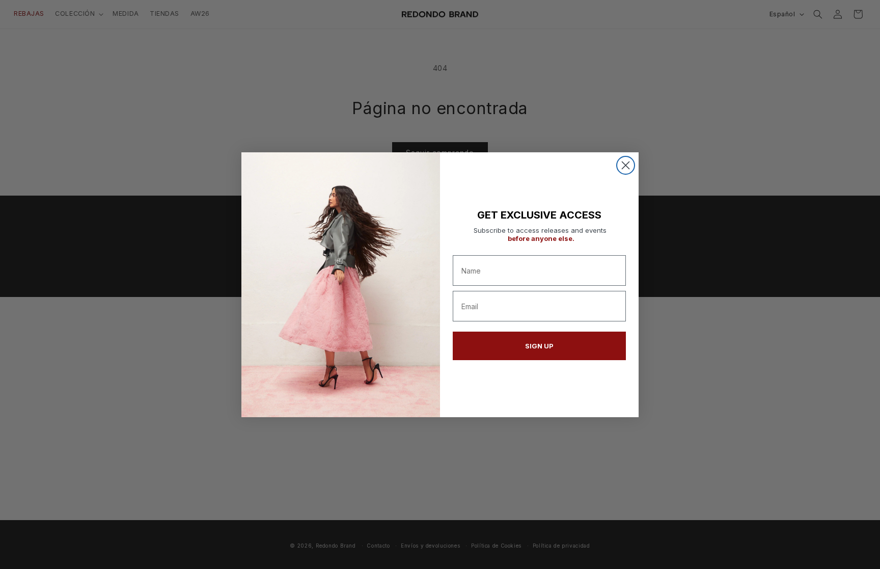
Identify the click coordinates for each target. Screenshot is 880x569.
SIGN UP (539, 346)
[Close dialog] (626, 165)
